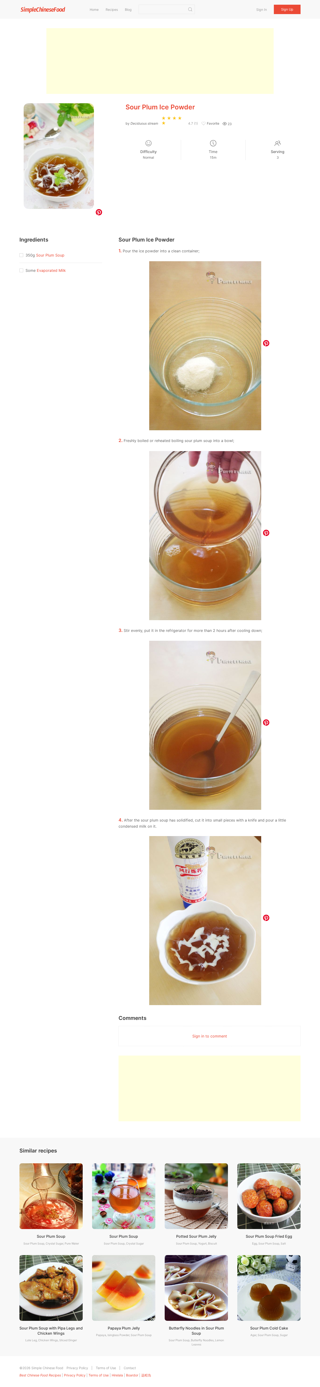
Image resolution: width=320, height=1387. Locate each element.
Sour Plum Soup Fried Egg (269, 1236)
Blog (128, 10)
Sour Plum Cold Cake (269, 1328)
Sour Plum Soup (50, 255)
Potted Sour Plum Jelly (196, 1236)
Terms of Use (106, 1368)
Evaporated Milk (51, 270)
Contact (130, 1368)
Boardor (132, 1375)
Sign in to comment (209, 1036)
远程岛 (146, 1375)
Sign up (287, 9)
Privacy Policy (77, 1368)
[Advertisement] (160, 61)
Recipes (112, 10)
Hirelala (117, 1375)
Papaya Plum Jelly (124, 1328)
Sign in (261, 10)
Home (94, 10)
